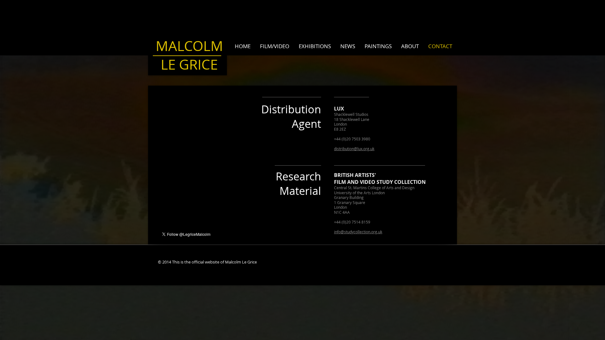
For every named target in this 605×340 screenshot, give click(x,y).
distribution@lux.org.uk (354, 148)
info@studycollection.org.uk (358, 231)
